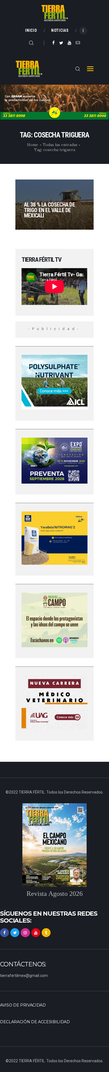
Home (32, 144)
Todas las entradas (60, 144)
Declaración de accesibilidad (35, 1021)
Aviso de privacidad (23, 1005)
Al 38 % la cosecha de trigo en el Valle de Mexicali (49, 210)
